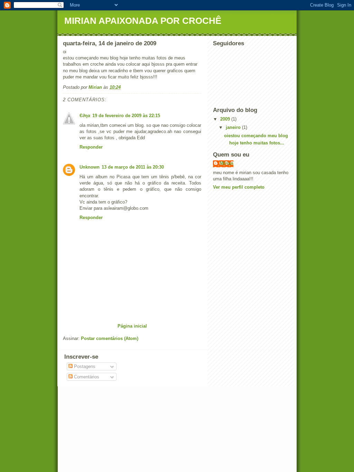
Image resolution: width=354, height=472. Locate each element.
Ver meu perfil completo (238, 187)
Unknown (90, 167)
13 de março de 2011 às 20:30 (133, 167)
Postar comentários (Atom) (109, 338)
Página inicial (132, 326)
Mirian (226, 163)
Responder (91, 147)
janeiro (234, 127)
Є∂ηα (85, 115)
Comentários (86, 376)
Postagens (84, 366)
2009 (225, 119)
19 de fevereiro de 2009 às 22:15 (126, 115)
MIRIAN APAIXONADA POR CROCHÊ (142, 21)
